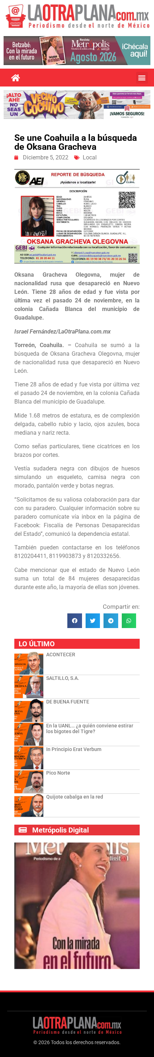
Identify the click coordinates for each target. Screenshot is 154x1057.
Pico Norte (58, 773)
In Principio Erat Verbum (73, 749)
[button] (142, 78)
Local (90, 157)
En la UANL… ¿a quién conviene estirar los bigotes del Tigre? (89, 729)
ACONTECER (60, 654)
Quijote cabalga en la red (74, 797)
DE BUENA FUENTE (67, 702)
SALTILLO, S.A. (62, 678)
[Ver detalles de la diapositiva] (77, 50)
